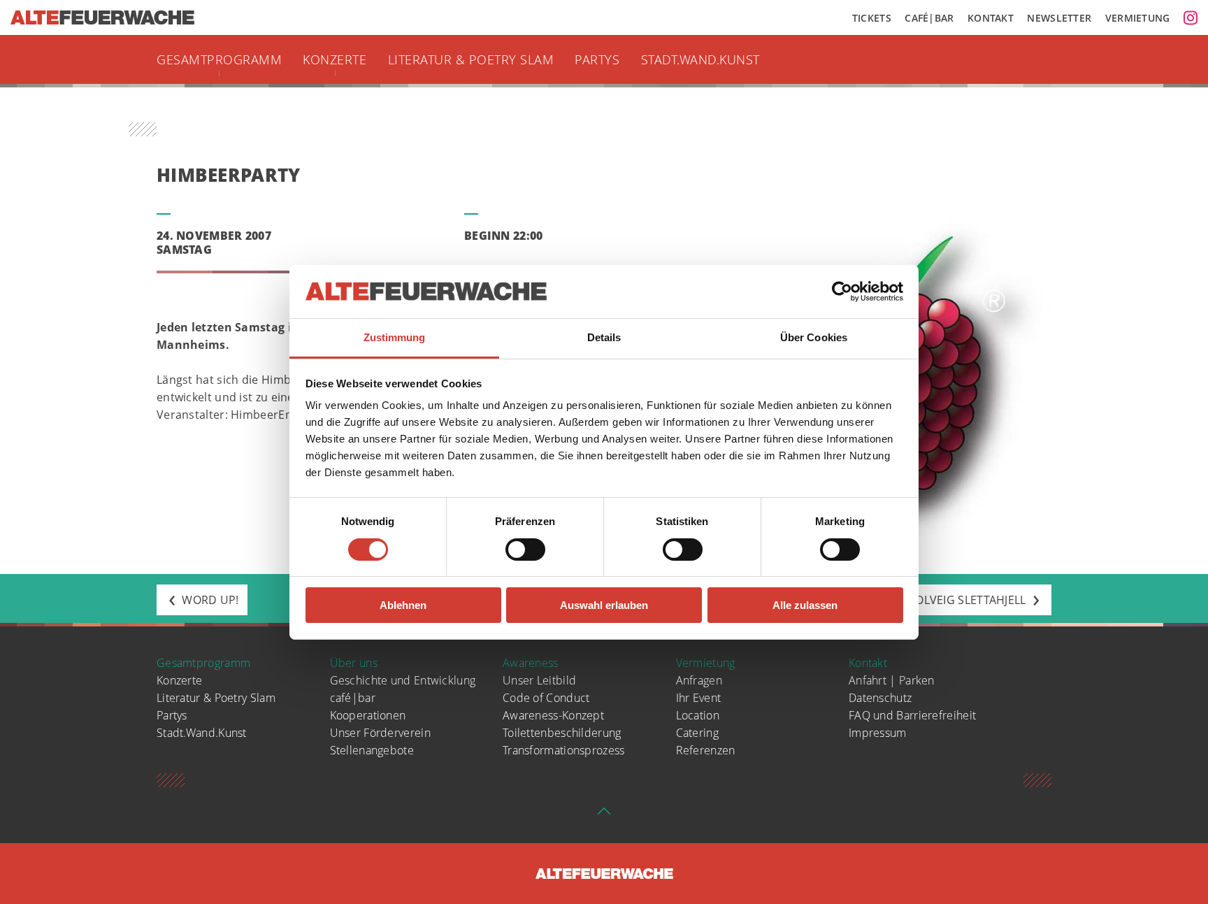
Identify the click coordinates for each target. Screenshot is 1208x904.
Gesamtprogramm (219, 59)
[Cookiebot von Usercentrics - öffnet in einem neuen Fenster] (842, 291)
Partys (597, 59)
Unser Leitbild (539, 680)
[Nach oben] (604, 815)
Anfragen (699, 680)
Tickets (871, 17)
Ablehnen (403, 605)
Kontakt (991, 17)
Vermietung (1137, 17)
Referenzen (705, 750)
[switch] (525, 549)
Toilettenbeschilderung (562, 732)
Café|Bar (929, 17)
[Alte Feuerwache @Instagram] (1191, 17)
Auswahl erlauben (604, 605)
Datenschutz (880, 697)
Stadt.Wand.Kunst (700, 59)
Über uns (354, 662)
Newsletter (1059, 17)
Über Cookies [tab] (813, 337)
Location (697, 715)
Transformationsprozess (564, 750)
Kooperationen (368, 715)
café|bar (352, 697)
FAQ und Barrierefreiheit (912, 715)
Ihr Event (698, 697)
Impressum (878, 732)
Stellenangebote (372, 750)
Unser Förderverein (380, 732)
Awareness (531, 662)
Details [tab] (604, 337)
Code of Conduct (546, 697)
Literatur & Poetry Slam (471, 59)
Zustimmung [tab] (395, 337)
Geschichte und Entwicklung (403, 680)
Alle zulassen (804, 605)
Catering (697, 732)
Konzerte (334, 59)
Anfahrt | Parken (892, 680)
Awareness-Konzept (553, 715)
